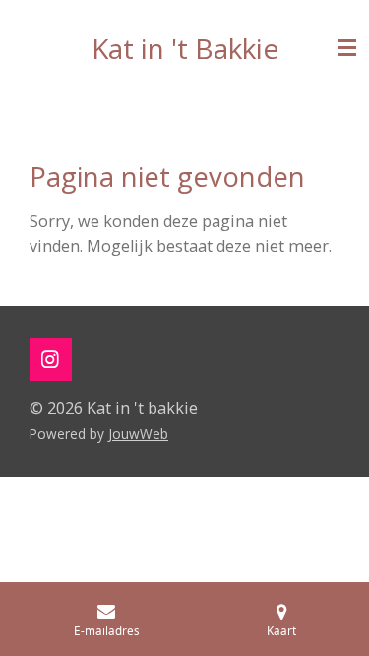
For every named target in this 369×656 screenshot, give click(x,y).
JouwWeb (138, 433)
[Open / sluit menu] (347, 48)
